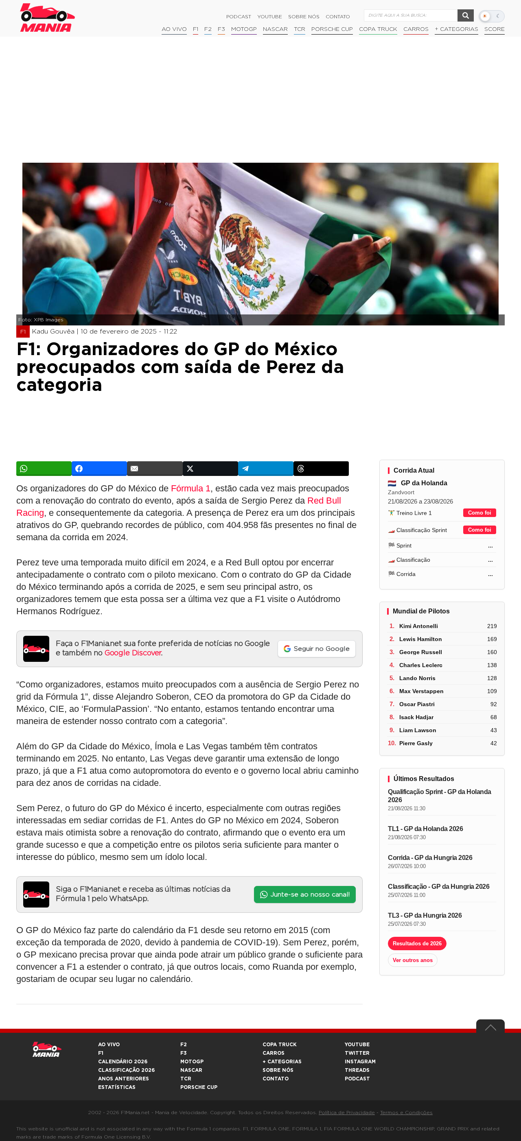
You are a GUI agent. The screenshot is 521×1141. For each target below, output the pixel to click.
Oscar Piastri (417, 704)
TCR (299, 29)
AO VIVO (109, 1044)
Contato (338, 16)
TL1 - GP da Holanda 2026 (425, 828)
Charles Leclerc (420, 665)
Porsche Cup (332, 29)
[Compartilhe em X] (210, 468)
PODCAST (357, 1078)
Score (494, 29)
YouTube (269, 16)
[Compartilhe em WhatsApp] (44, 468)
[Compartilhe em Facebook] (99, 468)
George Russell (420, 652)
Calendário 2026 (122, 1061)
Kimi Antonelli (418, 626)
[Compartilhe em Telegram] (265, 468)
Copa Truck (378, 29)
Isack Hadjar (416, 717)
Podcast (238, 16)
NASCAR (275, 29)
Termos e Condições (406, 1112)
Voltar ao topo (490, 1029)
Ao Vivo (174, 29)
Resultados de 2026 (417, 943)
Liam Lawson (417, 730)
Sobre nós (304, 16)
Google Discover (133, 653)
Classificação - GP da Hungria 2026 (438, 886)
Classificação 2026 (126, 1070)
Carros (416, 29)
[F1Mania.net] (47, 17)
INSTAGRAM (360, 1061)
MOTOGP (192, 1061)
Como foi (479, 513)
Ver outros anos (413, 960)
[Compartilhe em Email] (154, 468)
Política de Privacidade (347, 1112)
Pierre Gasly (416, 743)
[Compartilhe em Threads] (321, 468)
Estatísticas (117, 1087)
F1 (195, 29)
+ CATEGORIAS (456, 29)
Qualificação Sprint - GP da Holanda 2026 (439, 795)
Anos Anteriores (123, 1078)
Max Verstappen (421, 691)
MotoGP (244, 29)
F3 (221, 29)
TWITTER (357, 1053)
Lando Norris (417, 678)
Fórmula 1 (190, 488)
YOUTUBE (357, 1044)
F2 (208, 29)
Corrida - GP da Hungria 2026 (430, 857)
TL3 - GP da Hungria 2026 (425, 915)
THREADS (357, 1070)
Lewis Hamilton (420, 639)
